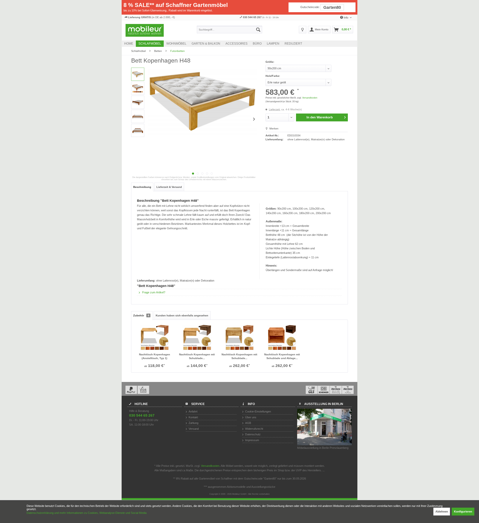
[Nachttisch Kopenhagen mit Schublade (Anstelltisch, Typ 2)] (197, 337)
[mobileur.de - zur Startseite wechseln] (145, 30)
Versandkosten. (210, 465)
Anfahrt (192, 411)
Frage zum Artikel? (153, 292)
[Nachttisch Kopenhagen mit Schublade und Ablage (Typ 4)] (282, 337)
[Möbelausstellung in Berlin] (324, 427)
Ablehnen (441, 511)
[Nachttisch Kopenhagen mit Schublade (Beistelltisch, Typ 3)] (239, 337)
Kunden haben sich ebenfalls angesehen (182, 315)
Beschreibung (142, 186)
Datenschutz (252, 434)
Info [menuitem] (346, 17)
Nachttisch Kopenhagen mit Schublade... (197, 356)
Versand (193, 428)
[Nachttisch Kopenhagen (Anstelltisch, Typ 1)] (154, 337)
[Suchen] (258, 29)
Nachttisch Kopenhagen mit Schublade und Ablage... (282, 356)
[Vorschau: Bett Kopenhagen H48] (137, 74)
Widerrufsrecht (253, 428)
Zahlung (193, 422)
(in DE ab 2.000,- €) (151, 17)
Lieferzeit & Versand (169, 186)
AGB (247, 422)
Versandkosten (309, 97)
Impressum (251, 440)
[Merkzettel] (302, 29)
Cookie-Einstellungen (257, 411)
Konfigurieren (463, 511)
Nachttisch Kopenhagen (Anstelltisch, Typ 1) (154, 356)
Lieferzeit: (274, 109)
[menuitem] (229, 29)
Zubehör (141, 315)
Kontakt (193, 417)
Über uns (250, 417)
